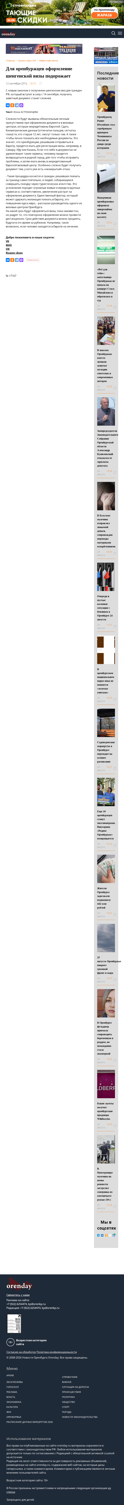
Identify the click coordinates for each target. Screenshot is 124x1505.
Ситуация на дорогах (75, 1386)
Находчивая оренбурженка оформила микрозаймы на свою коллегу (105, 207)
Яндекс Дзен (14, 253)
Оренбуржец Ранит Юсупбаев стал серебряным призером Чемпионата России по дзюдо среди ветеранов (106, 132)
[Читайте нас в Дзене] (110, 1235)
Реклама (11, 1391)
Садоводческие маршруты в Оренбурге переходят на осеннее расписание (106, 751)
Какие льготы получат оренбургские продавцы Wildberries (105, 1111)
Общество (68, 1401)
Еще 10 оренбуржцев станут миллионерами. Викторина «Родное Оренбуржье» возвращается (106, 824)
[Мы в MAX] (113, 1235)
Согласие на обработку (21, 1352)
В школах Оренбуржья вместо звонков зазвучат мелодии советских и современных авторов (105, 365)
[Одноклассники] (12, 105)
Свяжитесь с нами (18, 1295)
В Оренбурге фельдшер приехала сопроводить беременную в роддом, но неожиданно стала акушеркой (105, 1038)
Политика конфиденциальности (56, 1352)
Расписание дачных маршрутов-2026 (29, 1421)
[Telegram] (17, 105)
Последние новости (108, 75)
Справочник (70, 1376)
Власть (10, 1396)
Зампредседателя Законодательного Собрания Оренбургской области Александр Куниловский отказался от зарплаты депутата (107, 448)
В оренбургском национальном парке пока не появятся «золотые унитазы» (105, 680)
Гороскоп (12, 1386)
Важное (67, 1381)
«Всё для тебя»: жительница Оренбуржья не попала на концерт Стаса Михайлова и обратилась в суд (106, 284)
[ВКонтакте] (8, 105)
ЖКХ (8, 1411)
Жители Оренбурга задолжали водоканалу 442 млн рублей (104, 897)
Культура (12, 1406)
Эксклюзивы (14, 1381)
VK (7, 241)
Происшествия (71, 1391)
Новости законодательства (80, 1416)
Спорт (65, 1406)
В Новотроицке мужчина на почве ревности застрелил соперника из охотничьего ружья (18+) (105, 1184)
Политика (68, 1396)
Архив (10, 1375)
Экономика (13, 1401)
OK (8, 249)
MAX (9, 245)
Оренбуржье (13, 1416)
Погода (66, 1411)
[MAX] (21, 105)
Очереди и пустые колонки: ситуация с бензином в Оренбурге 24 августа (105, 607)
